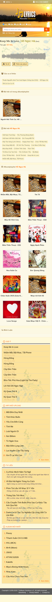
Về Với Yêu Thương (23, 145)
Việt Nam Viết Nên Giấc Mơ (12, 138)
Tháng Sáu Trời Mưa (15, 495)
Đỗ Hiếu (10, 45)
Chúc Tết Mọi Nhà (41, 142)
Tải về (7, 64)
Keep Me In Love (9, 41)
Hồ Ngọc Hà (28, 41)
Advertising (22, 592)
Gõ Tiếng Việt (10, 33)
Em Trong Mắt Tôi (28, 138)
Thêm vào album (21, 64)
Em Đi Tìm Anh (21, 155)
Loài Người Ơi (12, 431)
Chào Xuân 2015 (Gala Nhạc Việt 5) (12, 296)
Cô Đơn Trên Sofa (20, 148)
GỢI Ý (8, 341)
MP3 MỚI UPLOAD (13, 406)
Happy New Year (27, 142)
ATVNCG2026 (12, 557)
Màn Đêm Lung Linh (15, 446)
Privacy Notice (34, 592)
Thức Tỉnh (31, 148)
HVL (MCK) (11, 543)
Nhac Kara (10, 572)
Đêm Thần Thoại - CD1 (11, 245)
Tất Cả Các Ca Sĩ (8, 83)
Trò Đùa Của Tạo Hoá (10, 152)
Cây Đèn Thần (10, 369)
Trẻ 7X (37, 194)
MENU (8, 2)
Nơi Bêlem (10, 436)
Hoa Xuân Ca (11, 270)
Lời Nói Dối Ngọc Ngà (13, 386)
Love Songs (12, 321)
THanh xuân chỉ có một (16, 538)
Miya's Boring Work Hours (17, 567)
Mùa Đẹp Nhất (7, 148)
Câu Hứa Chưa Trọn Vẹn (17, 577)
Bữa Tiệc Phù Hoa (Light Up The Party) (20, 380)
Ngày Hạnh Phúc (37, 245)
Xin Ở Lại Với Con (14, 455)
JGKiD (9, 552)
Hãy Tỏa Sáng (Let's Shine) (12, 142)
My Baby (35, 152)
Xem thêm (45, 460)
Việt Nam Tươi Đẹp (9, 135)
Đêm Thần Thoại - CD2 (37, 220)
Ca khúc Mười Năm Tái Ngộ (18, 472)
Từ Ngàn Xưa (12, 441)
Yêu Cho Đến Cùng (14, 422)
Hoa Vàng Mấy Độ (9, 145)
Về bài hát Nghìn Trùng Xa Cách (20, 481)
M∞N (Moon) (11, 548)
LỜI (17, 24)
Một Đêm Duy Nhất (14, 412)
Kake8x (9, 562)
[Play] (4, 49)
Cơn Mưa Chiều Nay (38, 145)
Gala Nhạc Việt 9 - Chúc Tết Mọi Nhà (37, 321)
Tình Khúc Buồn (13, 417)
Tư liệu (9, 465)
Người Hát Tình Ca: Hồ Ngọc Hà (12, 119)
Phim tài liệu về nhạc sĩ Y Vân (20, 488)
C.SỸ (23, 24)
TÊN (11, 24)
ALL (6, 24)
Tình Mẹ (9, 427)
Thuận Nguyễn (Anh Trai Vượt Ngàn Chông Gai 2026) (20, 80)
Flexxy (9, 533)
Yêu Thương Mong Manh (25, 135)
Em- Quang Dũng (37, 270)
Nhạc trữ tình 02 (37, 296)
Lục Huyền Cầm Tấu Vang (17, 451)
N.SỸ (29, 24)
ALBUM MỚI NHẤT (13, 527)
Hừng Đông (9, 358)
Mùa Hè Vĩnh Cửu (11, 220)
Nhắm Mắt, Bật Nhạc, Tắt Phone (13, 159)
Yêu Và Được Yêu (25, 152)
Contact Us (46, 592)
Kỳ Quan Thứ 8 (10, 391)
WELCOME (41, 2)
